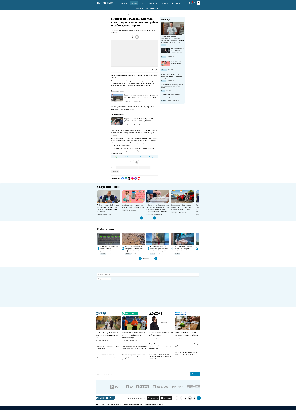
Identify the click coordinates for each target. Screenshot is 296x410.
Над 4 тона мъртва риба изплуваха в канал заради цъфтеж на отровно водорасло (134, 248)
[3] (192, 3)
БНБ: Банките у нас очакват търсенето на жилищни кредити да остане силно (107, 357)
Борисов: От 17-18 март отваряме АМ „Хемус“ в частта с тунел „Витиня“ (139, 119)
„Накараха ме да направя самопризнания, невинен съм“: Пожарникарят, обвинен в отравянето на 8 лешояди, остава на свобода (172, 39)
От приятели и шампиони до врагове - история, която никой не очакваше (134, 347)
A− (153, 69)
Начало (132, 14)
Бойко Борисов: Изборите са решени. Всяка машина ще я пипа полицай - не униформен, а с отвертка (108, 208)
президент (128, 167)
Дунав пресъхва (140, 8)
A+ (157, 69)
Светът (143, 3)
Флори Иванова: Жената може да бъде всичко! (161, 333)
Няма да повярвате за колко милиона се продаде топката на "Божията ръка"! (134, 357)
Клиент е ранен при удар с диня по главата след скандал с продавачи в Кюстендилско (171, 76)
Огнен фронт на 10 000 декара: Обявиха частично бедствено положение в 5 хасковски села (170, 96)
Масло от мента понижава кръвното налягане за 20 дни (186, 333)
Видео (158, 8)
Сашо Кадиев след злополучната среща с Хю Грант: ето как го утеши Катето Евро (160, 356)
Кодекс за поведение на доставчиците (133, 404)
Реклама (103, 404)
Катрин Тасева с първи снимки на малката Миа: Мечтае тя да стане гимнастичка (160, 346)
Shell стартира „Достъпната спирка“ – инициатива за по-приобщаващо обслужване (181, 207)
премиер (135, 167)
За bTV (97, 404)
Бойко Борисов (120, 167)
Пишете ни (160, 404)
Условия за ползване (150, 404)
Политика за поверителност (114, 404)
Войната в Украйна (150, 8)
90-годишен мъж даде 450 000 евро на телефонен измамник (183, 248)
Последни (124, 3)
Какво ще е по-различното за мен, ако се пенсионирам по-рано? (107, 335)
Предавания (164, 3)
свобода (147, 167)
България (134, 3)
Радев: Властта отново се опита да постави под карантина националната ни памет (141, 96)
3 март (141, 167)
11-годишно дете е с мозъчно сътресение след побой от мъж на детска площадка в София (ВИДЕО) (159, 248)
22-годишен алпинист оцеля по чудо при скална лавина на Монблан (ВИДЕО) (172, 86)
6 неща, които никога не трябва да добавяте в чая (186, 345)
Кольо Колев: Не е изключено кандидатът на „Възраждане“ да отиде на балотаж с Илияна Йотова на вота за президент (157, 208)
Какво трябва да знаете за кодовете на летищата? (107, 347)
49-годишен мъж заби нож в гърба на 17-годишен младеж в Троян (177, 51)
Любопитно (153, 3)
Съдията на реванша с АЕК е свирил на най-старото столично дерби (133, 335)
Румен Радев (115, 171)
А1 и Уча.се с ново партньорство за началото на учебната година (177, 64)
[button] (141, 218)
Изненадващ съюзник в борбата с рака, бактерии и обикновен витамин (186, 353)
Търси (195, 374)
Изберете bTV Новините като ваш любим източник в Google (136, 157)
